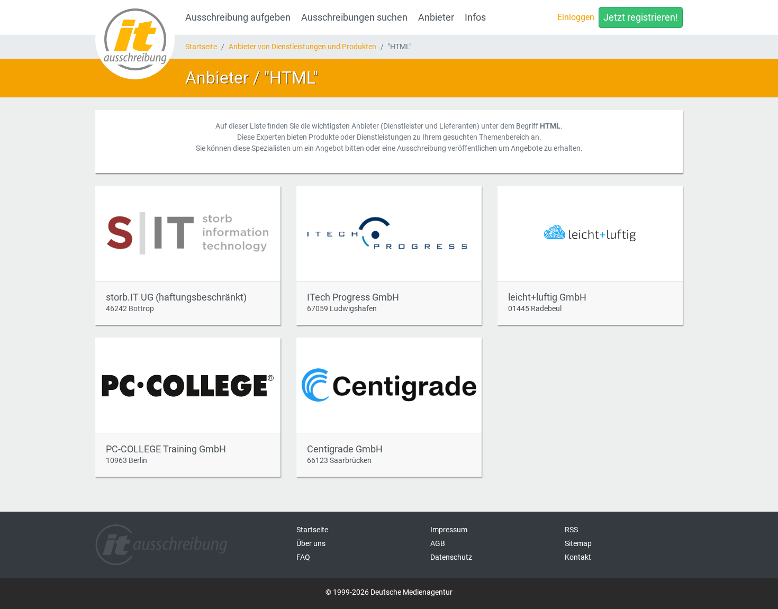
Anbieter (436, 17)
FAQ (303, 557)
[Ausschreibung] (135, 39)
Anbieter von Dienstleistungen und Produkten (302, 46)
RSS (571, 529)
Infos (475, 17)
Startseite (201, 46)
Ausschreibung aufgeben (238, 17)
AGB (437, 543)
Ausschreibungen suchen (354, 17)
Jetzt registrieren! (640, 17)
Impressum (448, 529)
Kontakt (578, 557)
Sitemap (578, 543)
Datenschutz (451, 557)
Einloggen (575, 17)
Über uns (310, 543)
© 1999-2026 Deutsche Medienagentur (389, 592)
